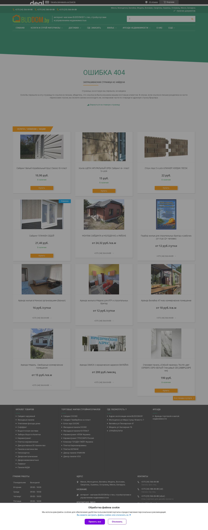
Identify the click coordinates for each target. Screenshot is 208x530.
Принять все (95, 522)
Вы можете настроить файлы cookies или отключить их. (103, 515)
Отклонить (117, 522)
